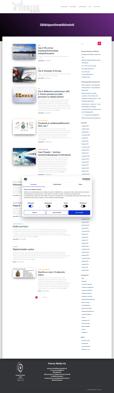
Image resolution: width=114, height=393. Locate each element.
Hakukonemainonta (87, 293)
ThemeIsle (98, 389)
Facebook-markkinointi (88, 287)
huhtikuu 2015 (85, 171)
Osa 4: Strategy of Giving (49, 71)
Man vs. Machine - (86, 85)
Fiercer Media (64, 6)
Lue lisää (57, 110)
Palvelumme (73, 6)
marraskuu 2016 (86, 147)
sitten (47, 60)
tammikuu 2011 (85, 252)
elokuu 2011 (85, 240)
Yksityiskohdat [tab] (57, 184)
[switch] (48, 206)
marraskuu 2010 (86, 258)
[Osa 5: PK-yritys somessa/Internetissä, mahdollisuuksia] (24, 51)
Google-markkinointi (87, 290)
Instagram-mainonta (87, 296)
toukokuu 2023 (85, 129)
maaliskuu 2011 (86, 249)
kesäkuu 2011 (85, 243)
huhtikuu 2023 (85, 132)
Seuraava (44, 297)
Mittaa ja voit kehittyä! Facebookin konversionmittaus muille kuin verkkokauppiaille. (91, 109)
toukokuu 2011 (85, 246)
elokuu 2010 (85, 267)
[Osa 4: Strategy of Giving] (24, 74)
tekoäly (83, 317)
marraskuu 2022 (86, 135)
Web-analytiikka (86, 326)
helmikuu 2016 (85, 159)
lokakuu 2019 (85, 144)
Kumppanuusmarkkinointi (88, 299)
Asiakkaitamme (82, 6)
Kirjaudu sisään (86, 340)
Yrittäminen (84, 332)
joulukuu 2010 (85, 255)
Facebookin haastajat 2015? (92, 115)
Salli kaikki (79, 212)
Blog (39, 45)
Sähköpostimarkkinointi (44, 269)
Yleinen (83, 329)
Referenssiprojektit (86, 308)
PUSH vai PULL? (21, 226)
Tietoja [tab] (80, 184)
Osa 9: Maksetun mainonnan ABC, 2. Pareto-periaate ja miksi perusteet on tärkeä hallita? (54, 94)
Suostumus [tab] (34, 184)
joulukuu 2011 (85, 228)
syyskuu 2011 (85, 237)
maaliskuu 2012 (86, 219)
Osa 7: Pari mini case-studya (89, 65)
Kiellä (35, 212)
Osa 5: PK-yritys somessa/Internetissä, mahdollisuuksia (48, 51)
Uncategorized (85, 320)
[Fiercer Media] (26, 6)
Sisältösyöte (85, 343)
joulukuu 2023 (85, 126)
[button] (76, 6)
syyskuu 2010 (85, 264)
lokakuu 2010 (85, 261)
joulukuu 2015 (85, 162)
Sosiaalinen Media (86, 314)
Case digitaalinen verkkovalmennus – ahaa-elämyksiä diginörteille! (91, 87)
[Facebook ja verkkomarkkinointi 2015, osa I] (24, 126)
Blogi (89, 6)
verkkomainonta (86, 323)
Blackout (84, 118)
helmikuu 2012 (85, 222)
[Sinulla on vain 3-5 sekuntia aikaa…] (24, 272)
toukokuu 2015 (85, 168)
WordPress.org (86, 349)
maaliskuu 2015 (86, 174)
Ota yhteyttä (96, 6)
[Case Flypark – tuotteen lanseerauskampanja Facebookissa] (24, 156)
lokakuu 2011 (85, 234)
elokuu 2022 (85, 138)
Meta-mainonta (85, 302)
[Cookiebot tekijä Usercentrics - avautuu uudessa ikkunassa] (83, 179)
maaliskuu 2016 (86, 156)
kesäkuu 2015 (85, 165)
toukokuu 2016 (85, 150)
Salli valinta (57, 212)
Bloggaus (15, 246)
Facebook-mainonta (43, 120)
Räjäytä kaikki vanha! (23, 249)
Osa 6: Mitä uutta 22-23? (88, 68)
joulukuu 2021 (85, 141)
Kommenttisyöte (86, 346)
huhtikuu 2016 (85, 153)
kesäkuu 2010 (85, 270)
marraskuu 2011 (86, 231)
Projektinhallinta (86, 305)
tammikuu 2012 (85, 225)
